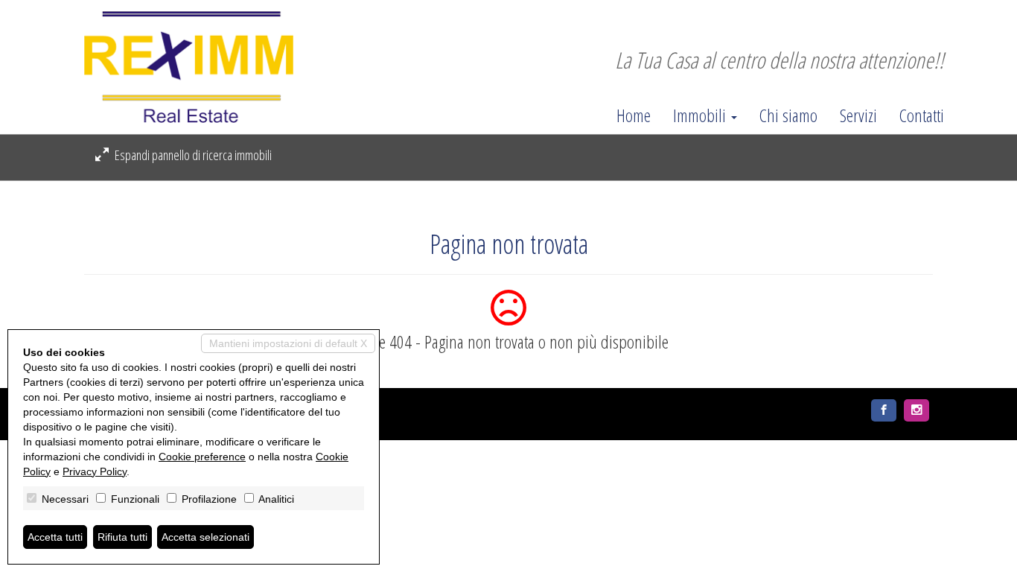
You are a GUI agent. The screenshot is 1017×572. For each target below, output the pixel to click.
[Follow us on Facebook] (883, 410)
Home (633, 115)
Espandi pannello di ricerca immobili (192, 155)
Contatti (921, 115)
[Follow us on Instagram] (916, 410)
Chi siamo (788, 115)
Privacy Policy (95, 471)
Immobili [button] (701, 115)
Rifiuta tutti (122, 537)
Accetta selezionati (205, 537)
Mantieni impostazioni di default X (288, 343)
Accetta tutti (55, 537)
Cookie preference (202, 457)
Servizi (858, 115)
